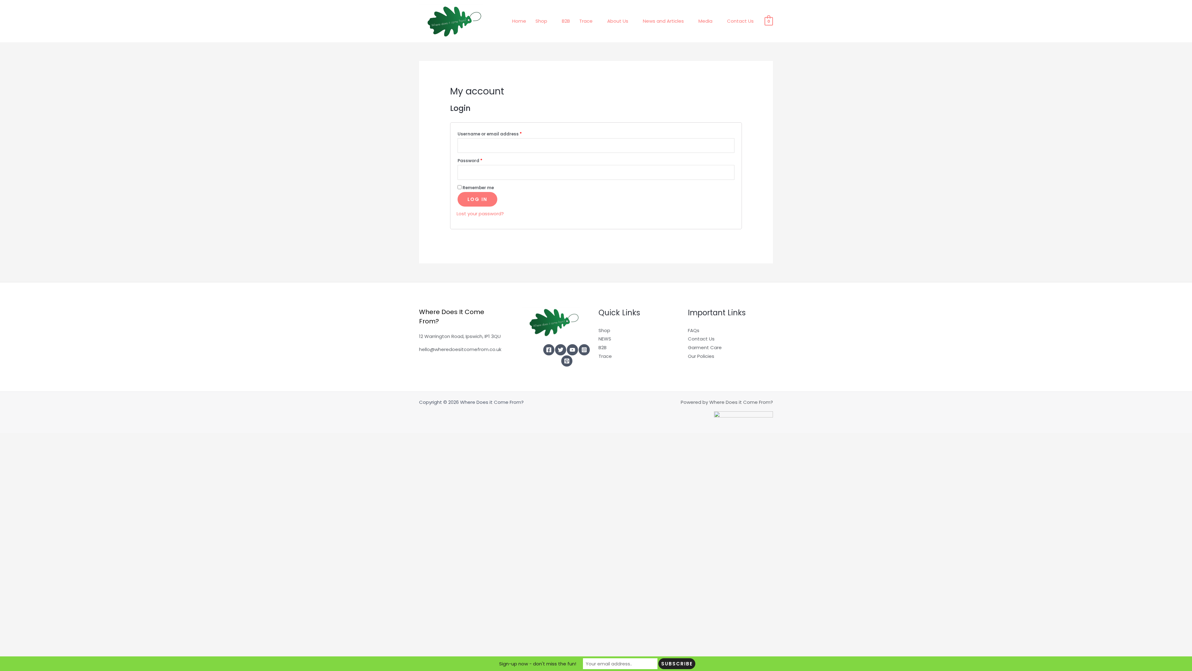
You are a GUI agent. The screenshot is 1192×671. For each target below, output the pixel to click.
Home (519, 21)
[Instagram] (584, 349)
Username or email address (499, 134)
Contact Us (740, 21)
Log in (477, 199)
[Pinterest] (566, 361)
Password (480, 160)
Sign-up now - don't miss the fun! (537, 663)
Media (705, 21)
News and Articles (663, 21)
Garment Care (705, 347)
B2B (566, 21)
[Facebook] (548, 349)
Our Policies (701, 356)
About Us (617, 21)
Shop (541, 21)
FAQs (693, 330)
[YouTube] (572, 349)
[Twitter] (560, 349)
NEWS (604, 339)
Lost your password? (480, 213)
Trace (586, 21)
